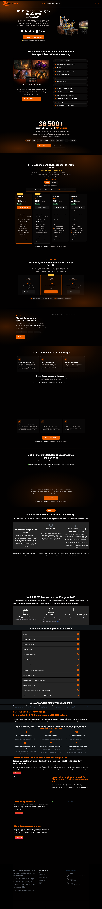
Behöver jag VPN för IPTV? (29, 685)
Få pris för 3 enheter (28, 291)
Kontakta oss (42, 880)
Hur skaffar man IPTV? (28, 644)
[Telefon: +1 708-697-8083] (67, 879)
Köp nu (21, 336)
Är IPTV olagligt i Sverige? (29, 675)
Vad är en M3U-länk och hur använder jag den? (34, 680)
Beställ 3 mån (77, 207)
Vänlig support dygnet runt (77, 746)
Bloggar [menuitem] (58, 3)
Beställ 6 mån (59, 207)
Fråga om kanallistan (58, 145)
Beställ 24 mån (41, 207)
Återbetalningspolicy (43, 876)
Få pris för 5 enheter (72, 291)
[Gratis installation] (51, 732)
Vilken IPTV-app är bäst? (29, 659)
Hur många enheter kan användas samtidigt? (33, 670)
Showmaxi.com (56, 907)
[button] (51, 633)
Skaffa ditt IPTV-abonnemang (34, 37)
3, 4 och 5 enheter (57, 189)
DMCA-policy (16, 892)
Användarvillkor (42, 879)
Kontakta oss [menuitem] (50, 3)
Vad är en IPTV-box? (28, 665)
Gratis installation (51, 735)
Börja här (97, 3)
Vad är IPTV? (26, 634)
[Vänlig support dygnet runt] (77, 743)
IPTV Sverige (42, 883)
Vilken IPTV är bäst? (27, 649)
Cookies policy (42, 874)
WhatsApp (55, 298)
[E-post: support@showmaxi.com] (67, 883)
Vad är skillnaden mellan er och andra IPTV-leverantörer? (36, 690)
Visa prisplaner (51, 497)
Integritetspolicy (43, 877)
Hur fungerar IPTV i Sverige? (29, 639)
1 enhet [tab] (47, 182)
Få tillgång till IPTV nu (51, 437)
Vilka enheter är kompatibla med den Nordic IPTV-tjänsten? (37, 695)
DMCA (40, 872)
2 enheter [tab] (54, 182)
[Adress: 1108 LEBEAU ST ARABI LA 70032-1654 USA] (67, 875)
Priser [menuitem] (43, 3)
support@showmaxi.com (75, 884)
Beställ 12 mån (23, 207)
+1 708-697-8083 (73, 880)
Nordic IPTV (42, 882)
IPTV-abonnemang (44, 133)
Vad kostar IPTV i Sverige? (29, 654)
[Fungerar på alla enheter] (25, 732)
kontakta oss (58, 621)
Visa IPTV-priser (44, 145)
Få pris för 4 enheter (50, 291)
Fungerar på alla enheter (25, 735)
